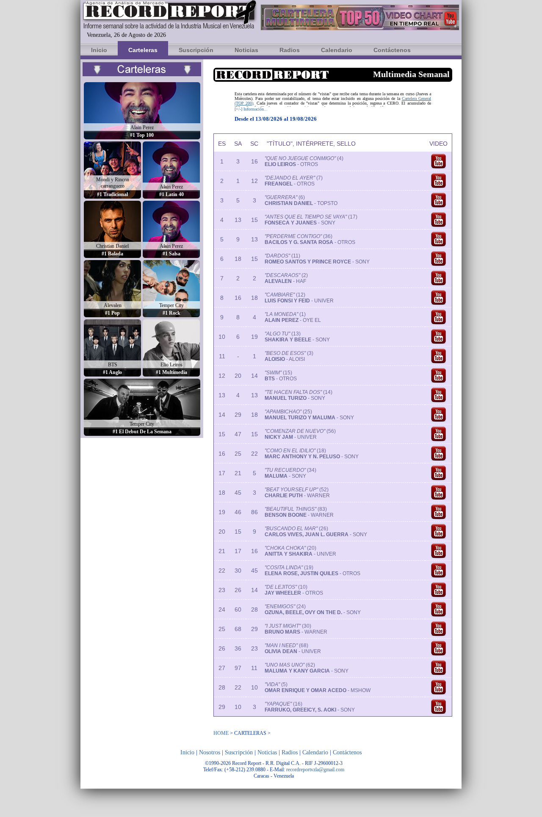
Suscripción (196, 50)
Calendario (336, 50)
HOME (221, 733)
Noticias (246, 50)
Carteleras (143, 50)
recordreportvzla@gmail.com (315, 770)
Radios (289, 50)
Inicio (99, 50)
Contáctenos (392, 50)
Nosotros (209, 752)
